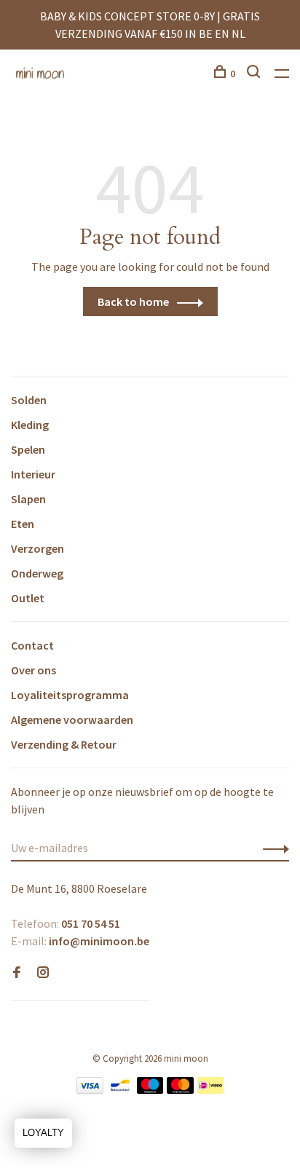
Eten (22, 523)
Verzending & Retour (64, 744)
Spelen (28, 449)
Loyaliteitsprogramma (70, 694)
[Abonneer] (272, 848)
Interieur (33, 474)
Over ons (33, 670)
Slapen (28, 499)
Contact (32, 645)
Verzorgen (37, 548)
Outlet (27, 598)
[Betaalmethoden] (89, 1089)
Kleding (30, 424)
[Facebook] (17, 973)
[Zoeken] (255, 73)
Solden (29, 400)
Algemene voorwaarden (72, 719)
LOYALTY (43, 1132)
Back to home (133, 301)
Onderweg (37, 573)
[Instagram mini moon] (43, 973)
